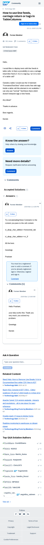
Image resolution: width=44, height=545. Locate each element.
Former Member (16, 35)
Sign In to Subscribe (29, 24)
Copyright (11, 527)
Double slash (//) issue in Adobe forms (18, 416)
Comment (36, 129)
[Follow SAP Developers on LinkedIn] (28, 514)
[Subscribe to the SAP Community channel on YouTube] (24, 514)
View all (6, 502)
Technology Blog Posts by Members (19, 409)
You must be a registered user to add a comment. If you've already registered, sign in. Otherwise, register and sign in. (21, 269)
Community (16, 3)
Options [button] (40, 24)
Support (33, 533)
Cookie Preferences (11, 539)
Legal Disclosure (33, 527)
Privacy (11, 521)
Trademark (11, 533)
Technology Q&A (10, 9)
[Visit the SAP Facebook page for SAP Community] (16, 514)
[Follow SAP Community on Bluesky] (20, 514)
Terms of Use (33, 521)
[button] (29, 41)
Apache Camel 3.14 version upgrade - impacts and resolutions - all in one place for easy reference (21, 403)
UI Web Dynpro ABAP (10, 51)
